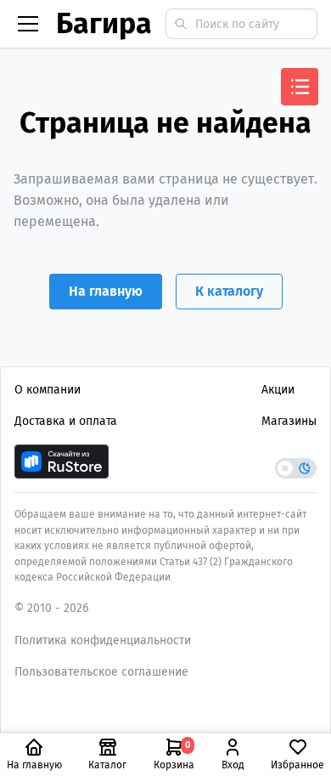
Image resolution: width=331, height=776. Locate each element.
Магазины (289, 421)
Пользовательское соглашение (101, 672)
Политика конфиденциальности (102, 640)
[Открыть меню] (299, 86)
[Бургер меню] (28, 23)
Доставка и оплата (65, 421)
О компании (47, 389)
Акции (278, 389)
